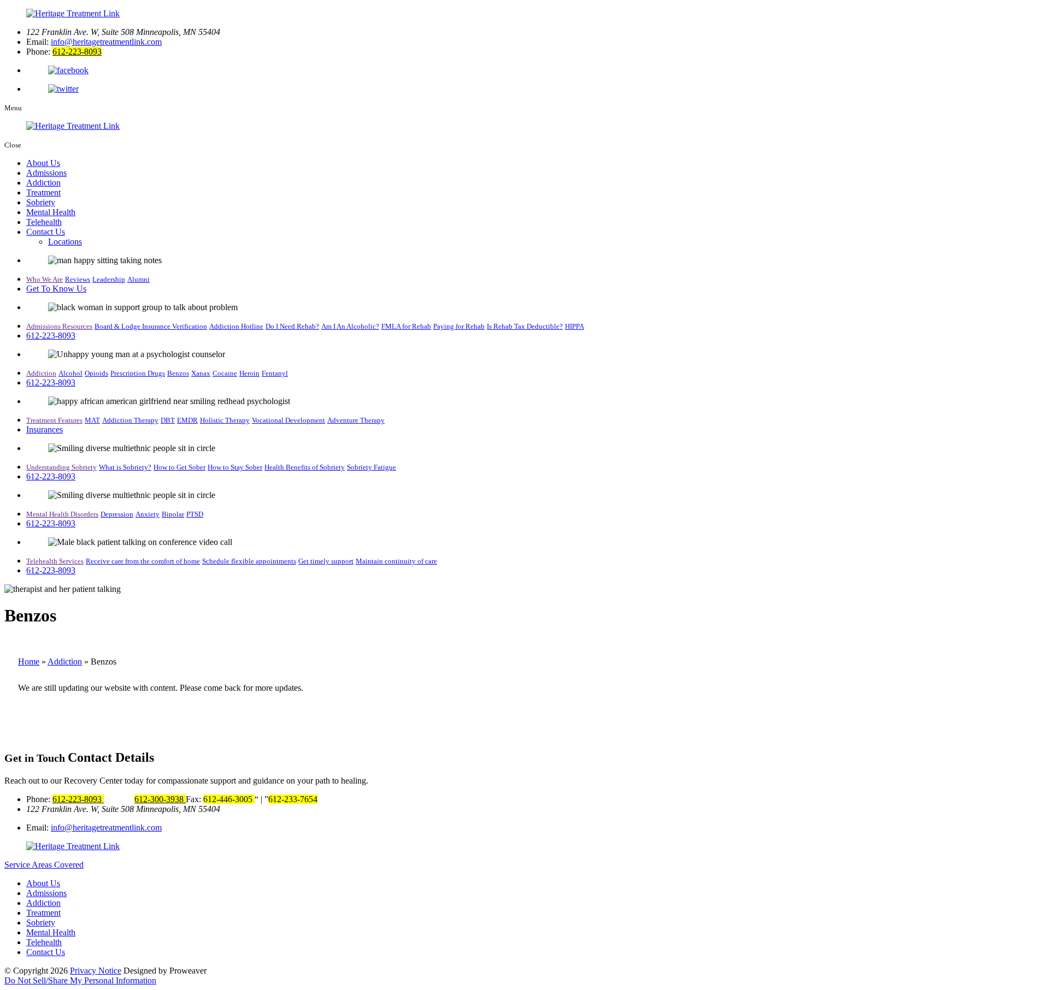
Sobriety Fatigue (371, 467)
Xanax (200, 373)
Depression (117, 514)
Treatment (43, 192)
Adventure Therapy (356, 420)
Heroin (249, 373)
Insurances (44, 429)
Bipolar (173, 514)
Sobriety (40, 202)
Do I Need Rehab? (292, 326)
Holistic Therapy (225, 420)
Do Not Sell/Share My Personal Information (80, 980)
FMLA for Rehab (406, 326)
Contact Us (45, 231)
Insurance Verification (174, 326)
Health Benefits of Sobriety (304, 467)
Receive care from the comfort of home (143, 561)
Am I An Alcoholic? (350, 326)
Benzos (178, 373)
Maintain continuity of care (396, 561)
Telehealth (44, 222)
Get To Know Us (56, 288)
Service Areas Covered (44, 864)
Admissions (46, 172)
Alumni (138, 279)
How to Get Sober (179, 467)
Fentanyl (275, 373)
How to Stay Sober (235, 467)
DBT (168, 420)
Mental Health (50, 212)
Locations (65, 241)
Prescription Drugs (137, 373)
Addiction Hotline (236, 326)
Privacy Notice (95, 970)
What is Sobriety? (125, 467)
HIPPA (574, 326)
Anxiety (147, 514)
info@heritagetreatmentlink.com (106, 41)
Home (28, 661)
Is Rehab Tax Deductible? (525, 326)
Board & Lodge (118, 326)
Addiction (43, 182)
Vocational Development (288, 420)
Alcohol (70, 373)
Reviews (77, 279)
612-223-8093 (50, 335)
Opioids (96, 373)
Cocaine (225, 373)
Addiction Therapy (130, 420)
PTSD (194, 514)
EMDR (187, 420)
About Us (43, 163)
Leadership (108, 279)
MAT (92, 420)
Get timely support (325, 561)
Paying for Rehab (459, 326)
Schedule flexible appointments (249, 561)
